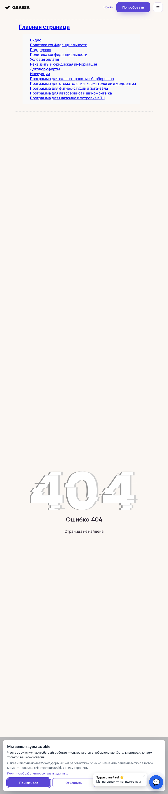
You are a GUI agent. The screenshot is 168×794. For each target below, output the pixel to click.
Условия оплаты (44, 59)
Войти (108, 7)
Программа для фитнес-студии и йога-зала (69, 88)
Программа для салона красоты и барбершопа (72, 78)
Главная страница (44, 26)
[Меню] (158, 7)
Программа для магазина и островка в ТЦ (67, 97)
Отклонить (73, 783)
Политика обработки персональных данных (37, 773)
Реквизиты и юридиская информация (63, 64)
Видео (35, 39)
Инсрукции (40, 73)
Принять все (28, 783)
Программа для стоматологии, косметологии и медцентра (83, 83)
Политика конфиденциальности (58, 44)
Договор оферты (45, 68)
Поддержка (40, 49)
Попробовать (133, 7)
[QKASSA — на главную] (17, 7)
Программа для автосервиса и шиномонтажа (71, 93)
